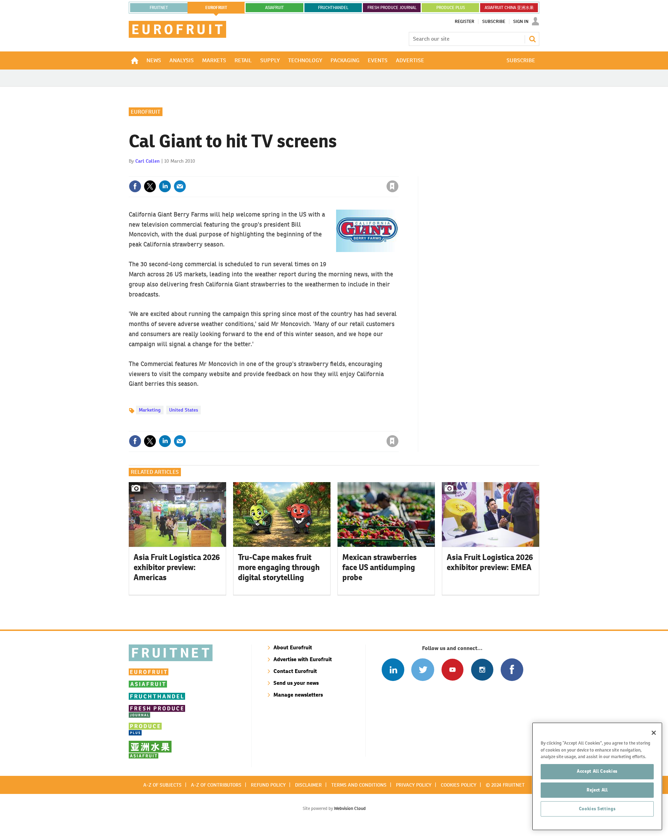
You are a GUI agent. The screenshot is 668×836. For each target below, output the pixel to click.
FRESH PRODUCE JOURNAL (391, 7)
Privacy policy (413, 785)
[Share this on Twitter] (150, 186)
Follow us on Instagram (482, 669)
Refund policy (268, 785)
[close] (398, 172)
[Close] (653, 732)
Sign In (520, 21)
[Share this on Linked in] (165, 186)
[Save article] (392, 186)
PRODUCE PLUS (450, 7)
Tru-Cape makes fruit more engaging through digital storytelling (279, 567)
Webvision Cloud (350, 808)
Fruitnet (159, 7)
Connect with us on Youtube (452, 669)
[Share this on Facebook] (135, 186)
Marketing (150, 410)
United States (183, 410)
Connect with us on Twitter (422, 669)
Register (464, 21)
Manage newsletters (298, 694)
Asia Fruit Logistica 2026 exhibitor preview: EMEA (490, 562)
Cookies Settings (597, 809)
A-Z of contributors (216, 785)
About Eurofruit (292, 647)
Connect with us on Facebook (512, 669)
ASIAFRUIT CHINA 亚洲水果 (509, 7)
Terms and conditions (359, 785)
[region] (597, 776)
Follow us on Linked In (393, 669)
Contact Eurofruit (295, 671)
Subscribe (493, 21)
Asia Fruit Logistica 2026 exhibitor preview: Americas (177, 567)
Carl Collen (147, 161)
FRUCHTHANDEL (333, 7)
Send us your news (296, 683)
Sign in (309, 172)
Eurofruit (145, 111)
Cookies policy (458, 785)
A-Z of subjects (162, 785)
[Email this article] (180, 186)
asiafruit (274, 7)
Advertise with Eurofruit (302, 659)
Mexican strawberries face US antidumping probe (379, 567)
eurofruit (216, 7)
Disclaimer (308, 785)
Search (532, 38)
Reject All (597, 790)
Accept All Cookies (597, 771)
